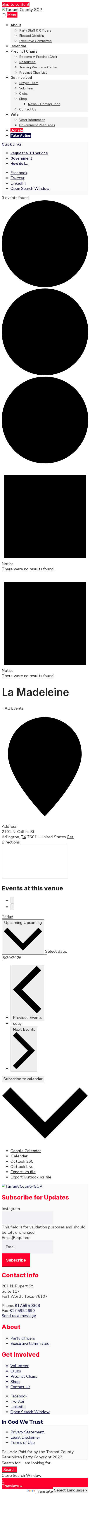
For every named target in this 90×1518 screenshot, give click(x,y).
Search (9, 1469)
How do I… (19, 163)
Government (21, 158)
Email (16, 1237)
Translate (44, 1491)
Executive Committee (35, 41)
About (15, 25)
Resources (27, 62)
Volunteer (26, 88)
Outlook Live (21, 1166)
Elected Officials (31, 36)
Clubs (23, 93)
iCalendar (19, 1156)
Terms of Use (22, 1442)
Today (7, 916)
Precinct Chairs (23, 51)
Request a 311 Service (29, 153)
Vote (14, 114)
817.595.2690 (22, 1310)
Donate (16, 130)
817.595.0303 (27, 1305)
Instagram (11, 1208)
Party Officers (22, 1338)
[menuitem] (49, 32)
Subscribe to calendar (23, 1079)
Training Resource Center (38, 67)
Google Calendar (25, 1150)
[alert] (45, 518)
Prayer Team (28, 83)
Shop (23, 99)
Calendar (18, 46)
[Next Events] (12, 907)
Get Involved (21, 77)
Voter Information (32, 120)
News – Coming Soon (44, 104)
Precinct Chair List (33, 72)
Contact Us (27, 109)
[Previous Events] (12, 900)
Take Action (20, 135)
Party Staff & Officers (35, 30)
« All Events (12, 708)
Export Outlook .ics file (30, 1177)
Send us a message (19, 1315)
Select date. (56, 951)
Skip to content (15, 4)
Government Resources (37, 125)
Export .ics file (23, 1172)
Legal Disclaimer (25, 1437)
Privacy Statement (27, 1432)
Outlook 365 (21, 1161)
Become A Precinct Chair (38, 57)
